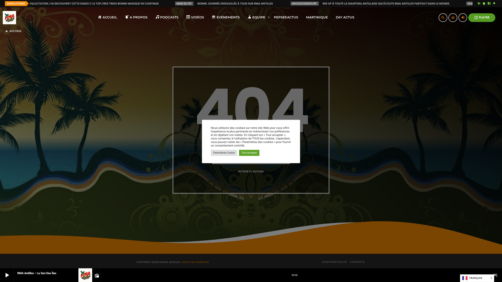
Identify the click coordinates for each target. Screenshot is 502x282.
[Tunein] (479, 3)
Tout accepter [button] (249, 152)
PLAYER (481, 17)
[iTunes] (484, 3)
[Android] (494, 3)
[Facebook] (489, 3)
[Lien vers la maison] (9, 17)
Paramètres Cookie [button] (224, 152)
